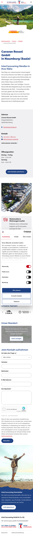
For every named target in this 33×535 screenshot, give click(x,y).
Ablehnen (16, 301)
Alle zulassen (16, 290)
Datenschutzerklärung (18, 532)
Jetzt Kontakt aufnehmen (16, 172)
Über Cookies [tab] (27, 236)
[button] (2, 312)
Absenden (6, 441)
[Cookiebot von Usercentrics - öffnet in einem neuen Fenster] (23, 232)
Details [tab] (16, 236)
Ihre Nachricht (6, 389)
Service (14, 41)
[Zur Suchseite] (2, 2)
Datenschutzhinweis (6, 436)
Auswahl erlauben (16, 296)
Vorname (4, 362)
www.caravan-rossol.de (9, 143)
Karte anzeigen (16, 338)
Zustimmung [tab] (6, 236)
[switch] (28, 271)
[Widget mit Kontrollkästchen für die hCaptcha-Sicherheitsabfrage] (14, 409)
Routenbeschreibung (9, 127)
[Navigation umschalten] (31, 2)
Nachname (4, 371)
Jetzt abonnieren (8, 507)
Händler (20, 41)
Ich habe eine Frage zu (9, 353)
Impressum (4, 532)
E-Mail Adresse (6, 380)
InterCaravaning (5, 41)
